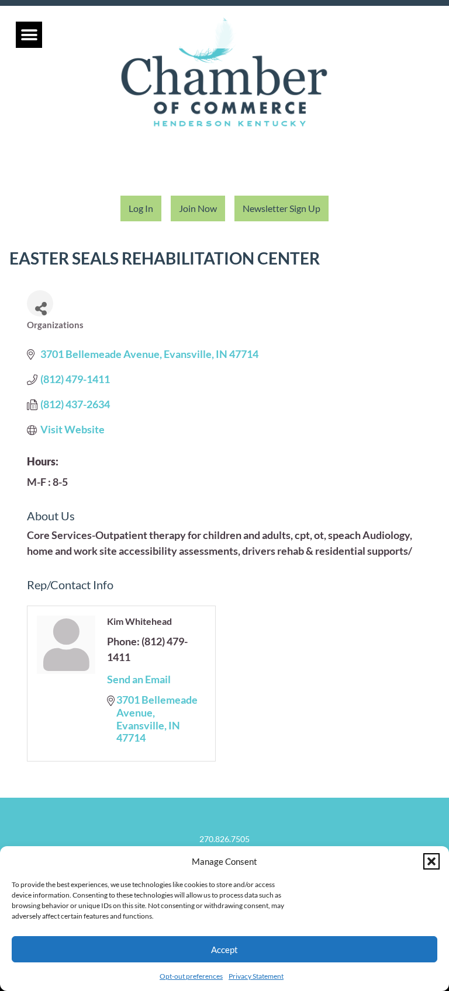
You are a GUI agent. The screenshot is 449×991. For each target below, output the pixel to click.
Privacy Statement (256, 976)
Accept (224, 949)
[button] (431, 861)
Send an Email (139, 679)
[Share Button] (40, 303)
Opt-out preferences (191, 976)
